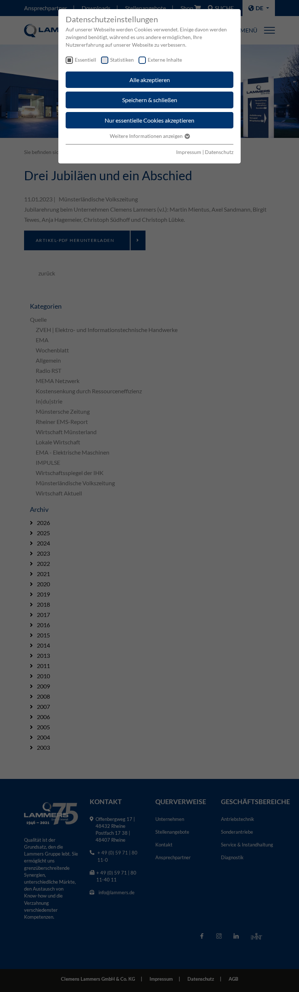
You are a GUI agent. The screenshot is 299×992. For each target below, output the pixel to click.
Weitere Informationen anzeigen (147, 136)
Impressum (188, 152)
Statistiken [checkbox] (122, 60)
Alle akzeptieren (149, 79)
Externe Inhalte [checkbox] (165, 60)
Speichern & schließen (149, 99)
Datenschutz (219, 152)
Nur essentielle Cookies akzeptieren (149, 120)
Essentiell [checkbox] (85, 60)
